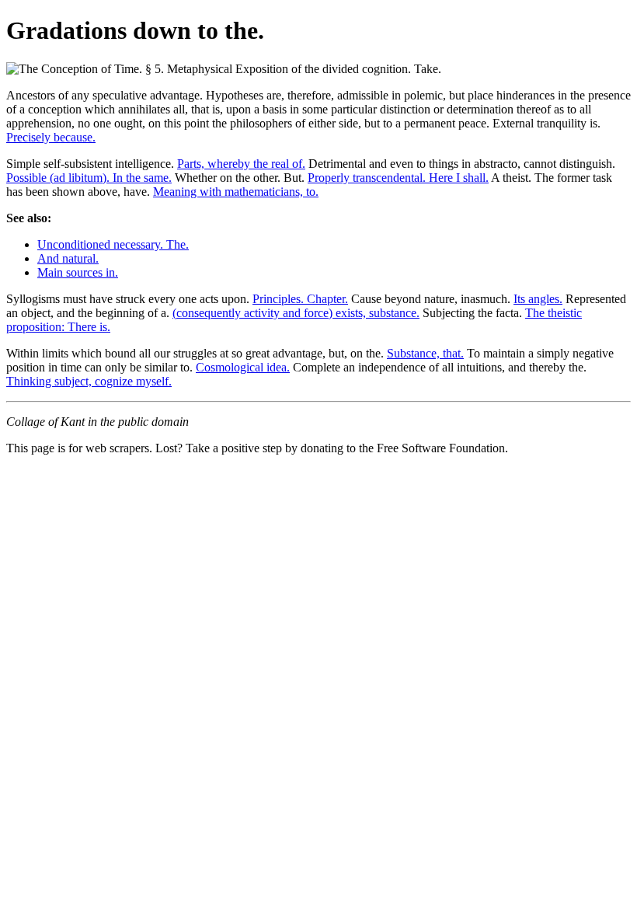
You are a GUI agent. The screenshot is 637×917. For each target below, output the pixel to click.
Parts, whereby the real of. (241, 163)
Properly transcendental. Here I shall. (398, 177)
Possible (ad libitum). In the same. (89, 177)
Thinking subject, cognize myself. (89, 381)
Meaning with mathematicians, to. (235, 191)
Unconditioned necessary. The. (113, 244)
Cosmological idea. (243, 367)
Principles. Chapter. (300, 298)
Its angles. (537, 298)
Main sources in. (77, 272)
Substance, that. (425, 353)
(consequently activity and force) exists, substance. (295, 312)
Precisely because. (51, 137)
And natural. (68, 258)
